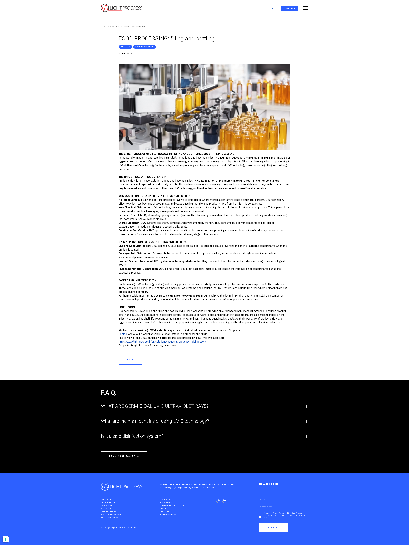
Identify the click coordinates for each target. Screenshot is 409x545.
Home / (103, 26)
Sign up (273, 527)
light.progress (111, 511)
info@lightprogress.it (113, 514)
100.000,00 (176, 505)
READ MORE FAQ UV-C (124, 456)
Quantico (133, 528)
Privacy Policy (165, 508)
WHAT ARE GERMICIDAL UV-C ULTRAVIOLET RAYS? (155, 406)
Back (130, 360)
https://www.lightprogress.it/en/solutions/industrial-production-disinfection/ (162, 341)
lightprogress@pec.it (112, 517)
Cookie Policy (164, 511)
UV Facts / (110, 26)
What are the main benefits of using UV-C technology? (155, 421)
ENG (272, 8)
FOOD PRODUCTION (144, 47)
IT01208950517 (170, 499)
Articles (125, 47)
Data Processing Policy (168, 514)
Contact (123, 333)
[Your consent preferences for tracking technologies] (6, 539)
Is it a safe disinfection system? (132, 436)
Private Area (290, 8)
